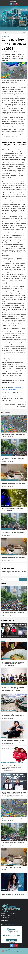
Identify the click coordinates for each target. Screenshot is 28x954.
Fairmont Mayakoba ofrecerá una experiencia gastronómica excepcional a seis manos (13, 662)
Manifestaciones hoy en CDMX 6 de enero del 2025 (12, 398)
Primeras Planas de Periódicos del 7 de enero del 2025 (14, 404)
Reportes (7, 36)
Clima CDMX (10, 392)
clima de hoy (15, 392)
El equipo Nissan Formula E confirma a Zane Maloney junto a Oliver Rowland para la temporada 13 (12, 767)
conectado (16, 571)
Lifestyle (3, 658)
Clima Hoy (21, 392)
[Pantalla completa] (25, 636)
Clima (3, 36)
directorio (13, 924)
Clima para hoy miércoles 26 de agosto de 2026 (13, 434)
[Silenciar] (23, 636)
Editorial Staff (13, 52)
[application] (14, 630)
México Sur (12, 684)
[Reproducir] (2, 636)
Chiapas (3, 684)
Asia (2, 762)
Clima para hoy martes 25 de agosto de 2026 (12, 508)
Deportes (13, 762)
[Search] (26, 29)
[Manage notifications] (3, 951)
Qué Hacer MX (9, 658)
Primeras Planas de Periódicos (7, 480)
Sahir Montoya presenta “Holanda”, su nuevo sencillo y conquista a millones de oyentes (13, 741)
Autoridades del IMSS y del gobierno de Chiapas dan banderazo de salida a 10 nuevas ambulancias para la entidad (14, 715)
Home (2, 33)
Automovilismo (7, 762)
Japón (17, 762)
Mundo (21, 762)
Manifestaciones (5, 454)
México (3, 788)
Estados (7, 684)
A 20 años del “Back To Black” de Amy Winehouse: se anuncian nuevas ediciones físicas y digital (14, 893)
